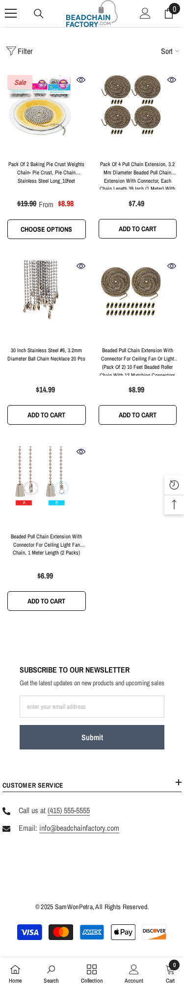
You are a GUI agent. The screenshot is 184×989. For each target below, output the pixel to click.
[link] (51, 973)
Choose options (46, 229)
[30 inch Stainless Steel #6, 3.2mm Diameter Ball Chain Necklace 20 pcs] (46, 300)
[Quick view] (81, 79)
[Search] (39, 14)
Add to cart (138, 228)
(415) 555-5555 (69, 810)
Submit (92, 737)
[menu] (11, 13)
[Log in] (145, 13)
